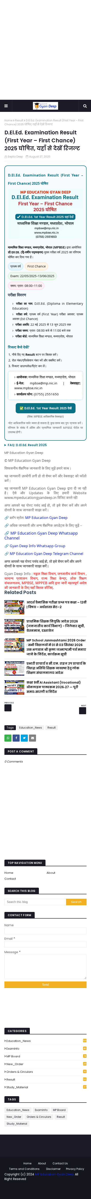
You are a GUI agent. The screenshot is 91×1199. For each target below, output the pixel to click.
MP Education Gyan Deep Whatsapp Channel (41, 535)
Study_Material (46, 1087)
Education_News (30, 727)
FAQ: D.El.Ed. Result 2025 (27, 445)
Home (8, 120)
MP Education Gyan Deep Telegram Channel (47, 553)
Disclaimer (53, 1169)
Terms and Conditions (24, 1169)
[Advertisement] (45, 49)
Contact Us (60, 1163)
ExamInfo (46, 1049)
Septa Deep (15, 156)
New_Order (46, 1064)
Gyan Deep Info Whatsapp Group (37, 545)
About (51, 873)
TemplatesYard (42, 1188)
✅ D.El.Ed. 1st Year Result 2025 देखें (46, 408)
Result (19, 120)
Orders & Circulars (46, 1072)
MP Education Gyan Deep (46, 517)
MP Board (46, 1056)
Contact (10, 879)
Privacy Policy (75, 1169)
